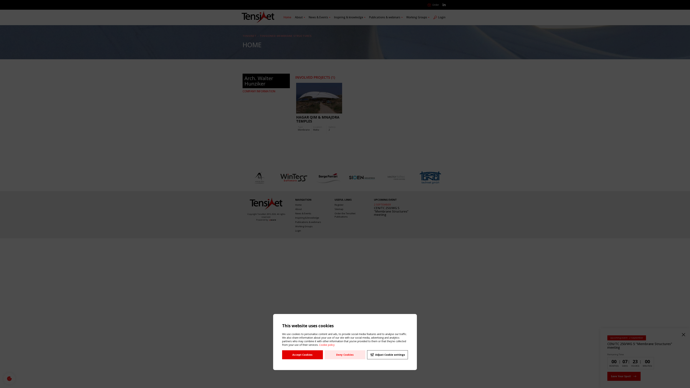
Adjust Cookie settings (390, 354)
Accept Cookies (302, 354)
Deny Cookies (345, 354)
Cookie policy (327, 345)
